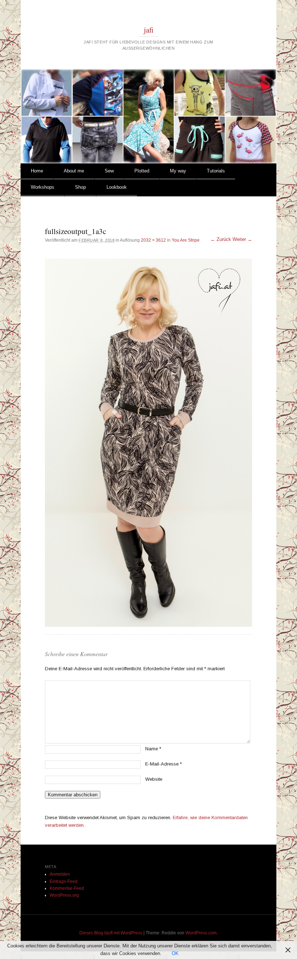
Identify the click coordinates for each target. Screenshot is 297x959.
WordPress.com (201, 932)
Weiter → (242, 239)
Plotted (141, 171)
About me (74, 171)
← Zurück (220, 239)
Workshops (42, 187)
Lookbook (116, 187)
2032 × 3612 (153, 240)
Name (153, 748)
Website (153, 779)
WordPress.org (64, 895)
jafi (149, 30)
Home (37, 171)
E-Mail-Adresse (163, 764)
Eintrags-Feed (64, 881)
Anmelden (60, 874)
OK (175, 953)
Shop (80, 187)
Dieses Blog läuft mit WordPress (110, 932)
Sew (109, 171)
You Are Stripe (186, 240)
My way (178, 171)
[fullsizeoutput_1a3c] (148, 443)
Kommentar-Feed (67, 888)
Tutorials (216, 171)
